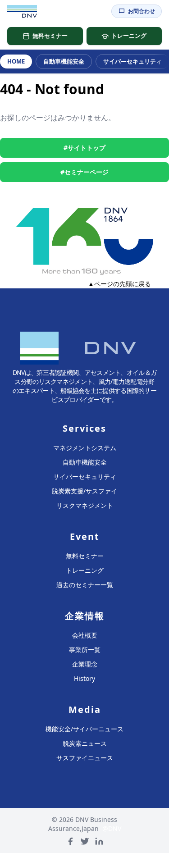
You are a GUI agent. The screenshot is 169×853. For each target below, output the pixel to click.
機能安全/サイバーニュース (84, 729)
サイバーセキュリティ (84, 476)
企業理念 (84, 664)
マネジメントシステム (84, 447)
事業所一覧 (84, 649)
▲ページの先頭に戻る (119, 283)
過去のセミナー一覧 (84, 584)
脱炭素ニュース (85, 743)
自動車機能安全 (63, 61)
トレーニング (128, 36)
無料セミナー (50, 36)
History (84, 678)
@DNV (111, 828)
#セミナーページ (84, 172)
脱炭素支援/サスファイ (84, 491)
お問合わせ (141, 11)
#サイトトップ (84, 147)
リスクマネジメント (84, 505)
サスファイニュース (84, 757)
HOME (16, 61)
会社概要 (84, 635)
